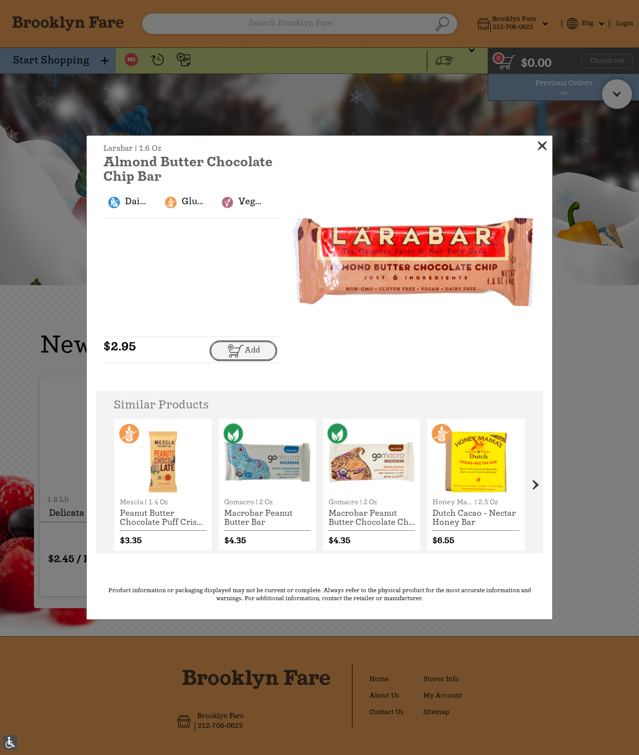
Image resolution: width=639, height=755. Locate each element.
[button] (413, 262)
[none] (163, 485)
